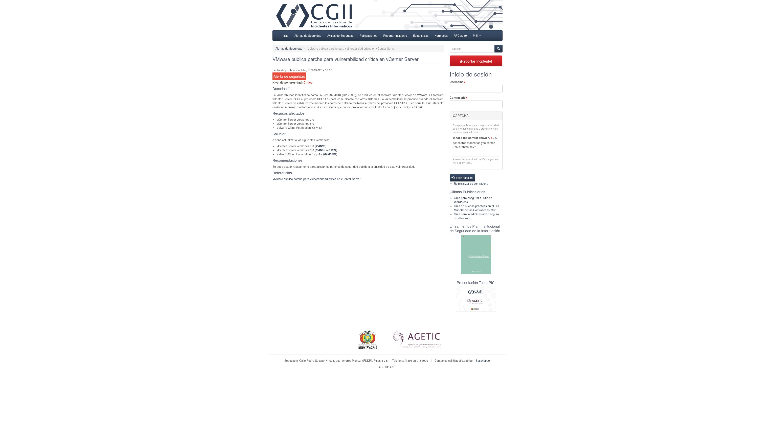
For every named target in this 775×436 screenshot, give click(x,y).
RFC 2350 (460, 36)
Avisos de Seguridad (340, 36)
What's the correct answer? (471, 138)
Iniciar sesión (464, 178)
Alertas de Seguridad (307, 36)
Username (456, 82)
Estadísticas (420, 36)
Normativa (441, 36)
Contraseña (458, 97)
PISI (476, 36)
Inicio (285, 36)
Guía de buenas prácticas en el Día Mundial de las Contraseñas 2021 (476, 208)
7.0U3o (320, 146)
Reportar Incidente (395, 36)
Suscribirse (483, 360)
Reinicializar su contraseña (471, 183)
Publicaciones (368, 36)
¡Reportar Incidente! (476, 61)
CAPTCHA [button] (461, 115)
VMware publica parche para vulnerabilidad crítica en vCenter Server (316, 179)
